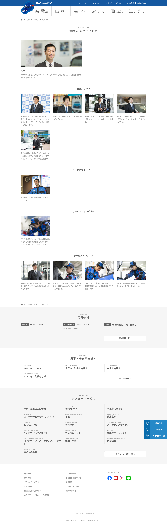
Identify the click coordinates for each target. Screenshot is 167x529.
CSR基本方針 (29, 486)
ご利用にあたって (72, 486)
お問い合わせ (141, 3)
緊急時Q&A (96, 3)
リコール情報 (83, 3)
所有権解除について (73, 478)
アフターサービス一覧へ (125, 454)
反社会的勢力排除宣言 (32, 491)
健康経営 (69, 482)
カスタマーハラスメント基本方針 (37, 495)
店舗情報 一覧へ (125, 338)
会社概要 (109, 3)
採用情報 (118, 3)
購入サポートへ (125, 378)
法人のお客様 (129, 3)
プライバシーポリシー (32, 482)
